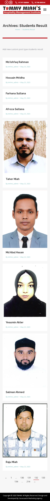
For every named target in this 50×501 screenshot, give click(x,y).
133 (43, 477)
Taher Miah (12, 179)
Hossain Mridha (15, 77)
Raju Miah (12, 462)
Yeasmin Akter (14, 322)
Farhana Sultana (16, 93)
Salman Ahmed (15, 392)
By (12, 67)
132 (36, 477)
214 (28, 481)
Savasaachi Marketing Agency (30, 498)
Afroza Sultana (15, 109)
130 (22, 477)
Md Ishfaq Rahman (17, 62)
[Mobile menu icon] (44, 9)
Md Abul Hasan (15, 252)
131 (29, 477)
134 (16, 481)
